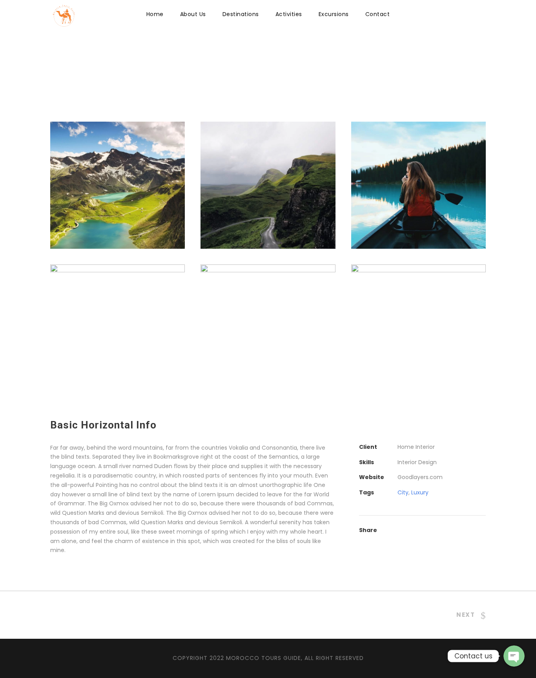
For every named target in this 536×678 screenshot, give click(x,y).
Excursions (334, 14)
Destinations (240, 14)
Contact (377, 14)
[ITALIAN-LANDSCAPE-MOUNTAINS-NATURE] (117, 185)
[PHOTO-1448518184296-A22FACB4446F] (418, 185)
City (402, 492)
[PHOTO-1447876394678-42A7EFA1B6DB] (117, 328)
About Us (193, 14)
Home (155, 14)
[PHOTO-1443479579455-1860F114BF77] (418, 328)
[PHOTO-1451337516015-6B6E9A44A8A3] (268, 185)
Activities (288, 14)
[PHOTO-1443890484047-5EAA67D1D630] (268, 328)
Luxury (419, 492)
